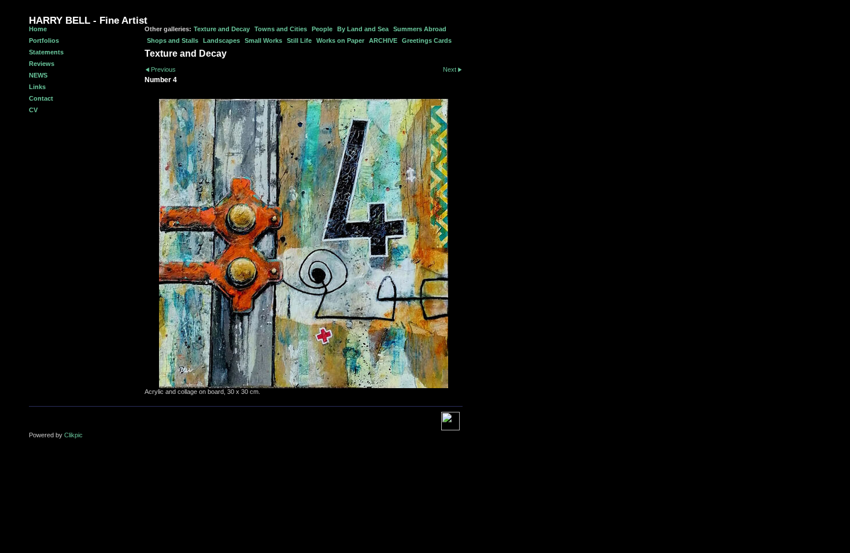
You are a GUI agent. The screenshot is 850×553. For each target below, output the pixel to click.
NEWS (38, 75)
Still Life (299, 40)
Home (38, 28)
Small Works (263, 40)
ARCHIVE (383, 40)
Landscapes (221, 40)
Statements (46, 52)
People (322, 28)
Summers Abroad (419, 28)
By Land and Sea (363, 28)
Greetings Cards (427, 40)
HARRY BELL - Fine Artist (88, 20)
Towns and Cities (280, 28)
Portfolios (44, 40)
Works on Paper (340, 40)
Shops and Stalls (172, 40)
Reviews (41, 63)
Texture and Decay (222, 28)
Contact (41, 98)
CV (33, 109)
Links (37, 86)
